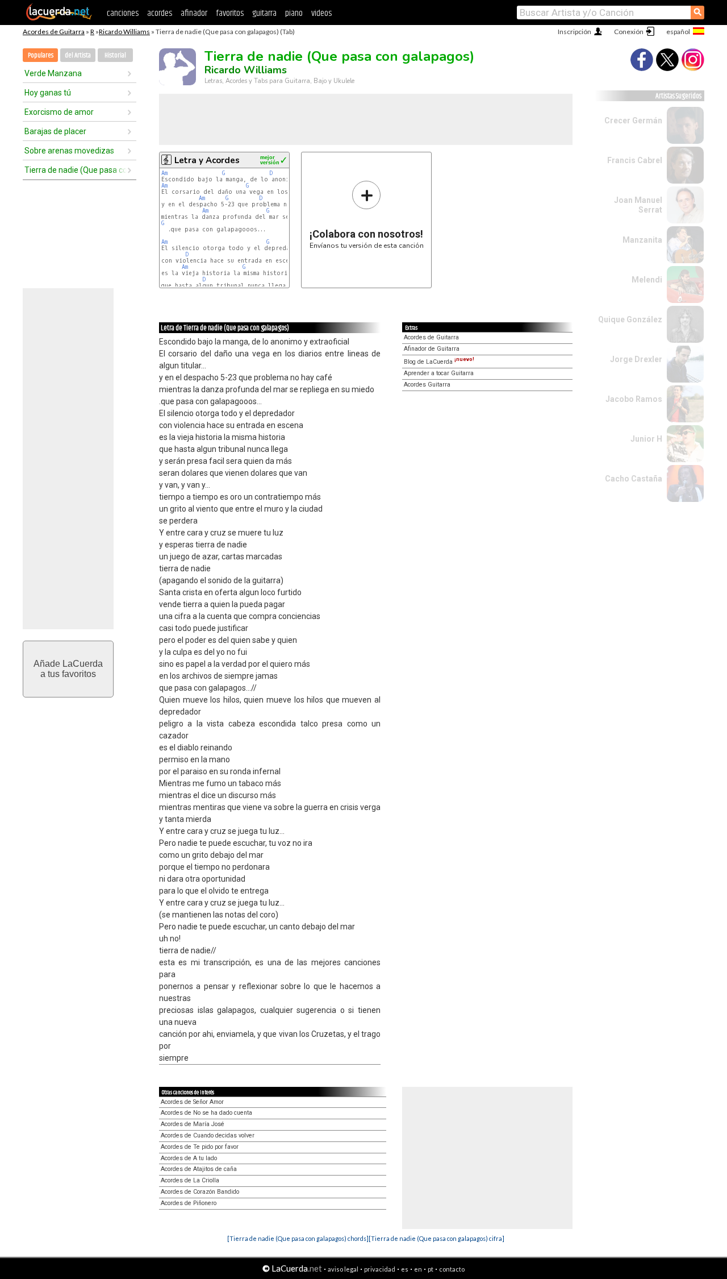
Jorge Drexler (636, 359)
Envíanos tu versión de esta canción (367, 214)
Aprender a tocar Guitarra (439, 373)
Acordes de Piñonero (188, 1203)
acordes (159, 13)
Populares (40, 55)
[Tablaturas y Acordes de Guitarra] (59, 18)
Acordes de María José (192, 1124)
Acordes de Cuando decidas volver (207, 1135)
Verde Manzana (53, 73)
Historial (115, 55)
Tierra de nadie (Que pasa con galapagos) (75, 170)
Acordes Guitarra (427, 384)
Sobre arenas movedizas (69, 150)
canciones (123, 13)
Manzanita (642, 239)
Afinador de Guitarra (431, 348)
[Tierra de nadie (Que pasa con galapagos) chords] (298, 1238)
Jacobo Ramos (633, 399)
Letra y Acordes (207, 160)
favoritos (230, 13)
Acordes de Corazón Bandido (200, 1191)
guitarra (264, 13)
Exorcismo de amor (59, 112)
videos (321, 13)
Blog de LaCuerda (439, 362)
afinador (194, 13)
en (418, 1269)
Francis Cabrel (634, 160)
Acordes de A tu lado (189, 1158)
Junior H (646, 438)
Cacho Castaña (633, 478)
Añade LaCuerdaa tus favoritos (68, 669)
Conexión (629, 31)
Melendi (647, 279)
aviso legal (343, 1269)
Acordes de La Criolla (190, 1180)
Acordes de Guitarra (54, 31)
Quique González (630, 319)
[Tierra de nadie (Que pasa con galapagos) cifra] (436, 1238)
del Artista (78, 55)
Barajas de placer (55, 131)
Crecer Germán (633, 120)
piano (294, 13)
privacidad (379, 1269)
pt (430, 1269)
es (404, 1269)
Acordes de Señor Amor (192, 1102)
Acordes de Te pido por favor (200, 1147)
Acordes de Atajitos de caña (199, 1169)
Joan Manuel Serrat (638, 205)
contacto (452, 1269)
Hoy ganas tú (47, 92)
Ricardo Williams (124, 31)
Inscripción (574, 31)
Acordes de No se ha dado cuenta (206, 1112)
